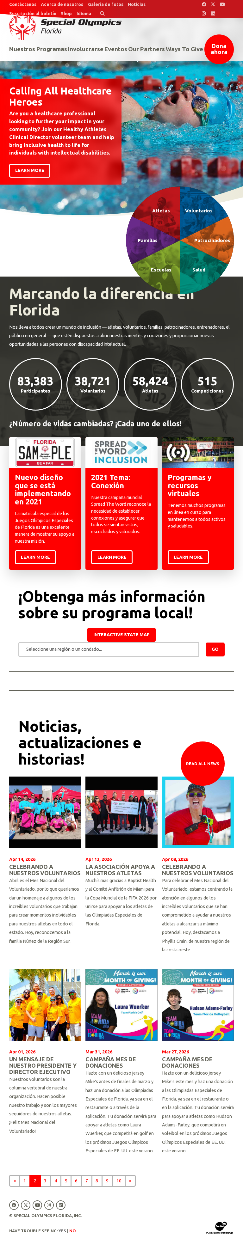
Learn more (29, 170)
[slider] (121, 108)
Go (215, 649)
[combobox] (109, 649)
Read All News (202, 763)
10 (119, 1180)
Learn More (35, 557)
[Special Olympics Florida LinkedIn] (213, 13)
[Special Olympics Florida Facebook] (204, 4)
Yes (62, 1231)
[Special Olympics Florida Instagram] (204, 13)
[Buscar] (102, 13)
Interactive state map (121, 634)
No (72, 1231)
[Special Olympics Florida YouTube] (222, 4)
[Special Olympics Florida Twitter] (213, 4)
